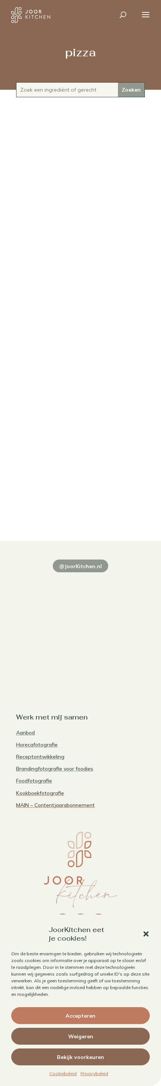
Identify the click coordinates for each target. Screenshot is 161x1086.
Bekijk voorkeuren (80, 1057)
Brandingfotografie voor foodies (54, 768)
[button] (146, 934)
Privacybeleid (94, 1073)
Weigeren (80, 1036)
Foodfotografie (34, 780)
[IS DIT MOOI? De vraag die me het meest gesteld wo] (47, 587)
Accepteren (80, 1015)
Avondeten (80, 225)
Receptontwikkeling (40, 756)
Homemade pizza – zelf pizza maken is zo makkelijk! (80, 212)
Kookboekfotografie (40, 793)
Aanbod (25, 732)
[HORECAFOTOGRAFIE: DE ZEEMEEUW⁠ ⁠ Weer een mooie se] (113, 625)
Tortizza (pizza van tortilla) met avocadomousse (80, 355)
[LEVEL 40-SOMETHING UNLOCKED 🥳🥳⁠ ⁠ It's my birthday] (113, 587)
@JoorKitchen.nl (80, 566)
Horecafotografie (37, 744)
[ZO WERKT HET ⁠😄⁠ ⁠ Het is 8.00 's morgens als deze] (47, 625)
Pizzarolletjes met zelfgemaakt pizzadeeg (80, 498)
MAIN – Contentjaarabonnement (55, 805)
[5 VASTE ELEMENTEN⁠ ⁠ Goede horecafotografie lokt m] (47, 664)
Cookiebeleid (63, 1073)
